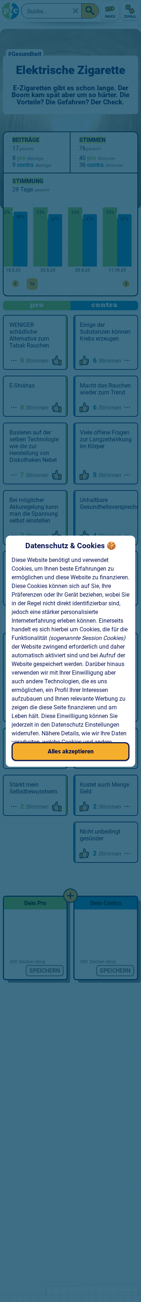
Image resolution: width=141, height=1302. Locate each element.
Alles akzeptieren (71, 751)
